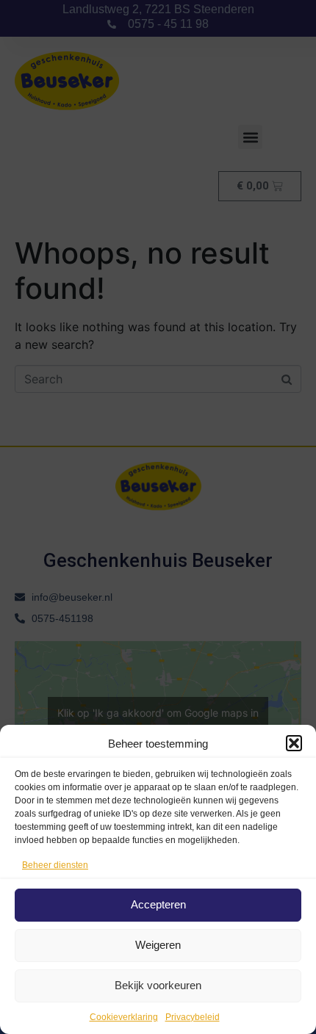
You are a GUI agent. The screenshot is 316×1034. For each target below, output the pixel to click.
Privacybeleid (192, 1017)
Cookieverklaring (124, 1017)
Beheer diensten (55, 865)
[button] (294, 743)
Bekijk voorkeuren (158, 985)
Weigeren (158, 945)
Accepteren (158, 904)
